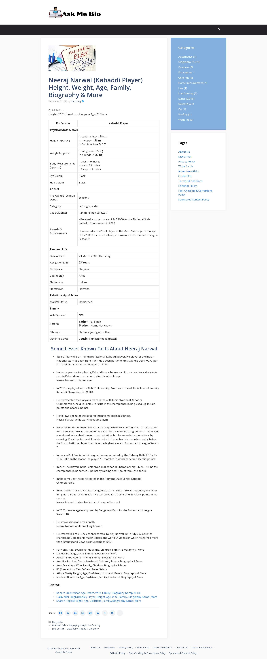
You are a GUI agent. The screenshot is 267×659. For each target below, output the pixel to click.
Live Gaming (185, 93)
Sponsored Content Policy (193, 199)
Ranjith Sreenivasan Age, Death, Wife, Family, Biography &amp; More (98, 593)
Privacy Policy (186, 161)
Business (183, 67)
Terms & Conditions (190, 181)
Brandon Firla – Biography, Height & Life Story (76, 625)
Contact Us (184, 176)
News (181, 104)
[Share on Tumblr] (105, 613)
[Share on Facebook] (60, 613)
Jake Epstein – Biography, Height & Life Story (75, 628)
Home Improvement (190, 83)
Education (184, 72)
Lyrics (181, 98)
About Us (184, 152)
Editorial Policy (187, 185)
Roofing (183, 114)
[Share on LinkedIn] (75, 613)
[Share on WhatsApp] (83, 613)
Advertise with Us (188, 171)
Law (180, 88)
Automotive (185, 56)
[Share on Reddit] (97, 613)
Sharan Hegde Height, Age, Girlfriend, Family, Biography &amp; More (98, 600)
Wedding (183, 119)
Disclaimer (184, 156)
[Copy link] (120, 613)
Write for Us (185, 166)
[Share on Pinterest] (90, 613)
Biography (57, 622)
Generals (183, 77)
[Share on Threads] (112, 613)
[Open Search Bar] (219, 30)
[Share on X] (68, 613)
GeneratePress (63, 651)
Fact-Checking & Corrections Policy (147, 653)
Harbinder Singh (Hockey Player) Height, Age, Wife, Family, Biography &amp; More (106, 597)
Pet (180, 109)
